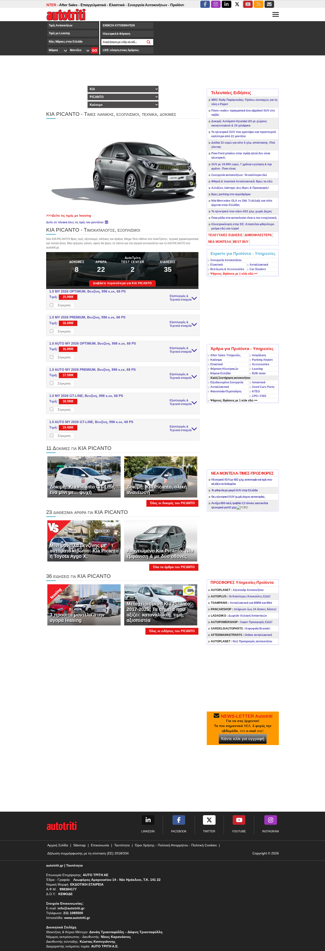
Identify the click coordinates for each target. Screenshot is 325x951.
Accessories (260, 364)
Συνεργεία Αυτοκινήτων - (133, 5)
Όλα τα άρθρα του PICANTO (174, 567)
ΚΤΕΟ (256, 391)
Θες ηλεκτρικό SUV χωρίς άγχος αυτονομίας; (238, 496)
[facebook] (205, 4)
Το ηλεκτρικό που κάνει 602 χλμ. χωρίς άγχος (241, 211)
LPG (255, 396)
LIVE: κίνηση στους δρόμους (121, 50)
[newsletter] (269, 4)
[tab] (225, 235)
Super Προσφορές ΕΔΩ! (241, 622)
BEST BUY (241, 242)
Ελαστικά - (103, 5)
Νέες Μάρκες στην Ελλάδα (65, 41)
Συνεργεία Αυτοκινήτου (225, 260)
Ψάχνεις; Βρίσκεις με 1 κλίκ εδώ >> (233, 400)
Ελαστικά (216, 264)
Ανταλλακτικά (259, 264)
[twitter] (237, 4)
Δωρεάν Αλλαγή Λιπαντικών (239, 615)
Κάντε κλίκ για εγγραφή (242, 738)
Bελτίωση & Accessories (227, 269)
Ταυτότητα (122, 845)
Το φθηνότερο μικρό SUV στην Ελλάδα (234, 490)
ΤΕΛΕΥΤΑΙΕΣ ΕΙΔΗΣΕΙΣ (225, 235)
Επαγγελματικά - (79, 5)
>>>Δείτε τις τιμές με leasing (68, 215)
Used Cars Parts (263, 387)
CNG (263, 396)
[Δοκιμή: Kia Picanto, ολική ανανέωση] (160, 476)
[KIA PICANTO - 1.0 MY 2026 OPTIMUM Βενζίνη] (123, 165)
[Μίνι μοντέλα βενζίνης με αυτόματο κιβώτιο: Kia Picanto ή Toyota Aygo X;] (84, 540)
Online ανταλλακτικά (241, 635)
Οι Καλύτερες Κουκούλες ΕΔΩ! (241, 596)
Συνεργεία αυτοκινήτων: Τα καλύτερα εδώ (239, 175)
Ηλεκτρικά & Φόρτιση (116, 33)
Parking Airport (262, 359)
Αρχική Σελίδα (57, 845)
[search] (148, 42)
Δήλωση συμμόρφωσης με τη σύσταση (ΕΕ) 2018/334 (88, 853)
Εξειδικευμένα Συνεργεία (226, 382)
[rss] (258, 4)
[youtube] (248, 4)
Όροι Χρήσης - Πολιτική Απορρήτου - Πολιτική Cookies (176, 845)
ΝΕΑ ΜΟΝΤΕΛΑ (219, 242)
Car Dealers (258, 269)
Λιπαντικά (258, 382)
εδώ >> (233, 273)
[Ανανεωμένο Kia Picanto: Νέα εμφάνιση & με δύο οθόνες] (160, 540)
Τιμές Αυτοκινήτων (61, 25)
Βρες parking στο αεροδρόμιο (231, 194)
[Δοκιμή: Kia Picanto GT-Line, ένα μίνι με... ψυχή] (84, 476)
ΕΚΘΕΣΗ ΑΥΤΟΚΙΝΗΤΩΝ (119, 25)
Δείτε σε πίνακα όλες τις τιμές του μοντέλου (75, 222)
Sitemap (79, 845)
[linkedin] (226, 4)
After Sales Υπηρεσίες (225, 355)
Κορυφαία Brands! (240, 628)
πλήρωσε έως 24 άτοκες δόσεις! (243, 609)
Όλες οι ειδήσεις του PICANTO (172, 631)
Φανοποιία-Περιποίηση (225, 391)
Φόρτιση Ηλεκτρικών (224, 369)
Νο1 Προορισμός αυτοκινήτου (241, 641)
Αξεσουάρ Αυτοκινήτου (237, 590)
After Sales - (54, 5)
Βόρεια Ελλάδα (220, 373)
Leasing (257, 369)
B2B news (259, 373)
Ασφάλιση (259, 355)
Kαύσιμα (216, 359)
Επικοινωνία (100, 845)
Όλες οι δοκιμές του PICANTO (172, 503)
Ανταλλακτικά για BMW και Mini (241, 603)
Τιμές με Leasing (59, 33)
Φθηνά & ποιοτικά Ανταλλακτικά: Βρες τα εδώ (241, 181)
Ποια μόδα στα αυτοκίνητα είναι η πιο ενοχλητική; (244, 217)
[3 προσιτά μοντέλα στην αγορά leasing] (84, 604)
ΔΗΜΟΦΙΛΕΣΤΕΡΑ (258, 235)
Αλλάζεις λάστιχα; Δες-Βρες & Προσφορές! (240, 188)
